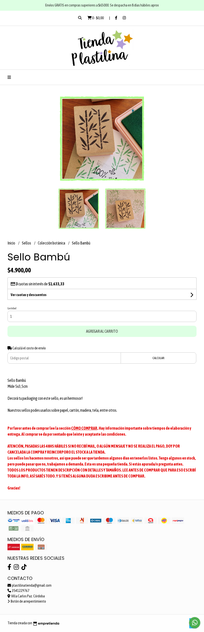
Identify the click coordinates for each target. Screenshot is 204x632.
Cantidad (11, 308)
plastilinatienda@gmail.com (31, 585)
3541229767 (20, 591)
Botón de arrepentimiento (28, 601)
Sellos (27, 243)
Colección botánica (52, 243)
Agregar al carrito (102, 331)
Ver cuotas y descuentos (29, 295)
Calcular (158, 358)
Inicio (11, 243)
